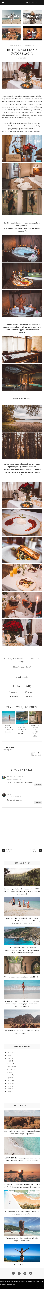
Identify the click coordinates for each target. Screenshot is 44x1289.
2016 (9, 1089)
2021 (9, 1058)
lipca (8, 1072)
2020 (9, 1061)
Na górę (40, 1287)
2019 (9, 1080)
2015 (9, 1092)
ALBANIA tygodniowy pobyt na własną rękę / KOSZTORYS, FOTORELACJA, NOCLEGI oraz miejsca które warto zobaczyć (22, 950)
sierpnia (10, 1069)
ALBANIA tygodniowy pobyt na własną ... (22, 730)
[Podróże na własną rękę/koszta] (11, 40)
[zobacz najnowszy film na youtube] (32, 40)
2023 (9, 1052)
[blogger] (32, 2)
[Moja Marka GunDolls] (11, 24)
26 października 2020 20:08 (14, 797)
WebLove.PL (21, 1281)
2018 (9, 1083)
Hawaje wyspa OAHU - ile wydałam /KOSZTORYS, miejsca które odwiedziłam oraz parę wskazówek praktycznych (22, 891)
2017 (9, 1086)
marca (9, 1075)
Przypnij (15, 696)
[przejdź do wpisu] (8, 723)
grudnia (10, 1064)
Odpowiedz (38, 784)
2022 (9, 1055)
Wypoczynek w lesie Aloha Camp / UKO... (35, 731)
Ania (9, 794)
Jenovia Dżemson (15, 777)
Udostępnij (15, 692)
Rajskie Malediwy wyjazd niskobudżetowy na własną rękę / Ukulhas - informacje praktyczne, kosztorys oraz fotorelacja (22, 920)
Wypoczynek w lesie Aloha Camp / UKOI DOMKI (22, 977)
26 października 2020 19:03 (14, 779)
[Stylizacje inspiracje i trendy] (32, 24)
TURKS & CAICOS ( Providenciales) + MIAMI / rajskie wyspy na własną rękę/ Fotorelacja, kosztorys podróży (22, 1003)
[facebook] (29, 2)
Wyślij (31, 696)
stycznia (10, 1077)
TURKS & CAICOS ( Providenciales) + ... (9, 730)
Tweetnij (31, 692)
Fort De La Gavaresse (22, 1265)
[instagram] (26, 2)
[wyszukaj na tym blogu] (41, 2)
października (11, 1066)
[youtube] (35, 2)
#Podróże (22, 58)
